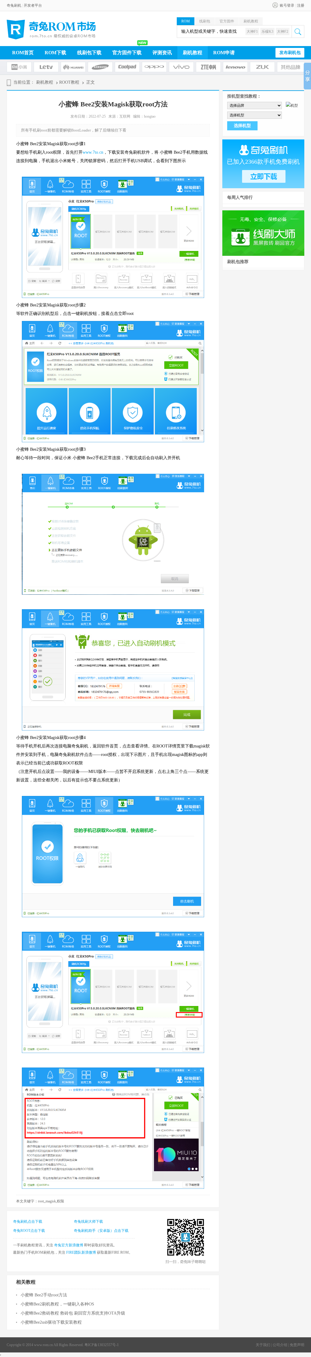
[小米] (19, 67)
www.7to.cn (93, 152)
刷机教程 (251, 21)
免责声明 (297, 1345)
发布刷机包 (290, 52)
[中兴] (208, 67)
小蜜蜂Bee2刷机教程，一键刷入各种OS (57, 1304)
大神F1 (252, 31)
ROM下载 (55, 52)
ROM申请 (224, 52)
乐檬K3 (267, 31)
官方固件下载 (127, 52)
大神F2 (282, 31)
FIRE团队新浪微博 (81, 1252)
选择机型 (242, 125)
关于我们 (263, 1345)
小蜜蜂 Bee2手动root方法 (44, 1295)
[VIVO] (181, 67)
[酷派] (127, 67)
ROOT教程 (69, 82)
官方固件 (227, 21)
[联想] (235, 67)
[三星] (100, 67)
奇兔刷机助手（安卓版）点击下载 (101, 1230)
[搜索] (298, 31)
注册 (300, 5)
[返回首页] (51, 29)
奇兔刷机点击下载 (27, 1221)
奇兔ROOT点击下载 (29, 1230)
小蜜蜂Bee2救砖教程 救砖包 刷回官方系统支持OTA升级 (73, 1313)
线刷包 (204, 21)
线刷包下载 (89, 52)
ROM (185, 21)
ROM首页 (23, 52)
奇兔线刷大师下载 (88, 1221)
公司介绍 (280, 1345)
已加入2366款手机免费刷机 (263, 161)
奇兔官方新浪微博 (68, 1245)
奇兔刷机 (14, 5)
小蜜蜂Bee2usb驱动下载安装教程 (51, 1322)
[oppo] (154, 67)
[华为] (73, 67)
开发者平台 (33, 5)
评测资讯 (162, 52)
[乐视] (46, 67)
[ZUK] (262, 67)
